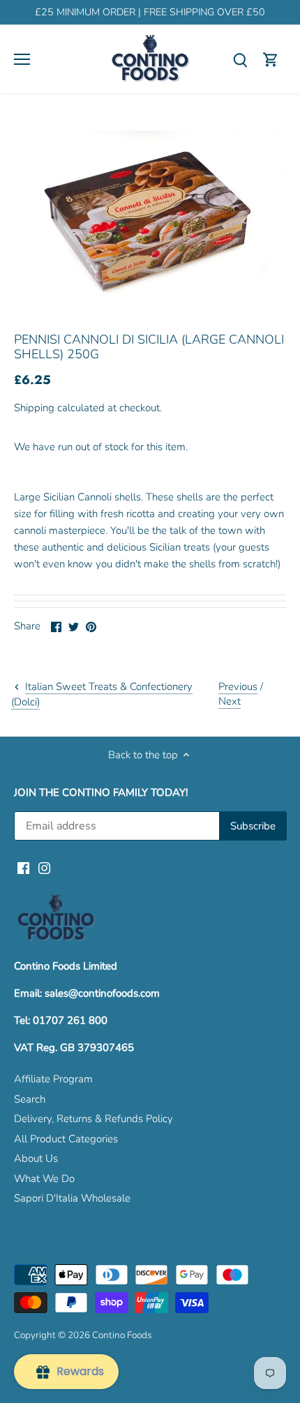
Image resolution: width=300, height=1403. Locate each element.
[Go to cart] (270, 59)
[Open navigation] (22, 59)
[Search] (240, 59)
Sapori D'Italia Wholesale (72, 1198)
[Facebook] (23, 868)
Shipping (34, 408)
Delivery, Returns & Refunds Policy (93, 1119)
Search (29, 1099)
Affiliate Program (53, 1079)
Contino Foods (121, 1335)
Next (229, 701)
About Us (36, 1158)
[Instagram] (44, 868)
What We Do (44, 1179)
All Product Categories (66, 1139)
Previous (237, 686)
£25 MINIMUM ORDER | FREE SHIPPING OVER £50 (150, 12)
